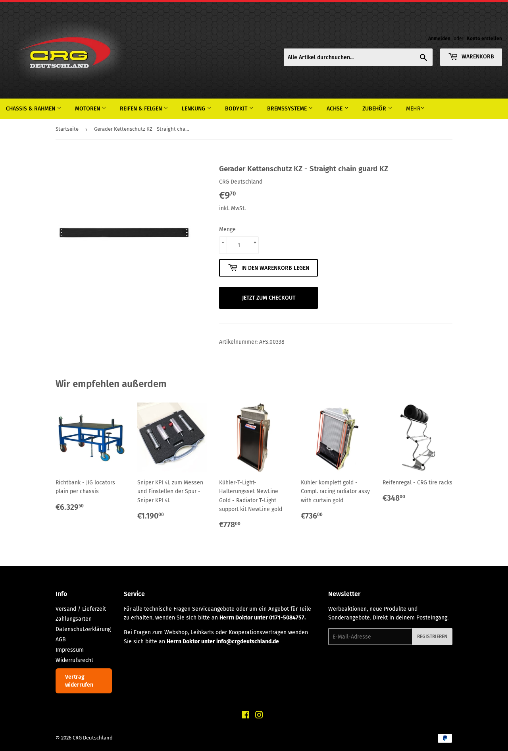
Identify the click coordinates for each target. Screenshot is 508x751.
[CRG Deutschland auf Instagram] (259, 716)
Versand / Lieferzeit (81, 609)
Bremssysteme (287, 108)
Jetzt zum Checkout (268, 297)
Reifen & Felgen (142, 108)
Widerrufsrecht (74, 660)
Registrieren (432, 636)
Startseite (67, 129)
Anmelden (439, 38)
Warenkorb (477, 56)
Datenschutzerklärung (83, 629)
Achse (335, 108)
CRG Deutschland (93, 738)
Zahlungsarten (74, 619)
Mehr (413, 108)
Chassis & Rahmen (31, 108)
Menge (227, 229)
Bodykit (237, 108)
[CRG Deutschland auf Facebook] (245, 716)
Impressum (70, 649)
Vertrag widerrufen (79, 681)
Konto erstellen (484, 38)
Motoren (88, 108)
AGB (61, 639)
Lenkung (194, 108)
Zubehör (375, 108)
